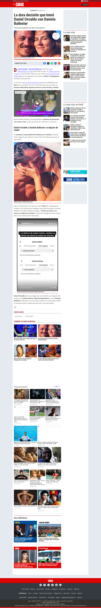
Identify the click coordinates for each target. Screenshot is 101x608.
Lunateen (70, 589)
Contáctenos (42, 597)
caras (25, 548)
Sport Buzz (66, 593)
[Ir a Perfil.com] (84, 1)
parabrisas (49, 548)
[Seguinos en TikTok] (52, 585)
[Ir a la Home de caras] (20, 6)
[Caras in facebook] (44, 585)
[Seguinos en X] (48, 585)
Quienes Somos (32, 597)
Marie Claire (40, 589)
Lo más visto (69, 32)
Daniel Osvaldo (18, 316)
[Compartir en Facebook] (44, 63)
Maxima (79, 593)
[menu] (14, 4)
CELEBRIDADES (33, 10)
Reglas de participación (68, 597)
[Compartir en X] (48, 63)
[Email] (59, 63)
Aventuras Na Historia (45, 593)
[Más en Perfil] (23, 518)
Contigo (35, 593)
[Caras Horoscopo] (75, 181)
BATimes (76, 589)
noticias (25, 523)
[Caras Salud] (75, 173)
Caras (29, 593)
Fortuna (48, 589)
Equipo (58, 597)
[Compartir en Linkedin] (55, 63)
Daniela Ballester (35, 69)
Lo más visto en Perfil (73, 104)
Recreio (73, 593)
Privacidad (51, 597)
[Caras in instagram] (40, 585)
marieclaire (49, 523)
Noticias (32, 589)
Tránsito (79, 597)
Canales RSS (22, 597)
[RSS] (56, 585)
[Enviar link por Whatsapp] (52, 63)
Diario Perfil (25, 589)
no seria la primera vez (33, 82)
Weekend (54, 589)
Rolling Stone (58, 593)
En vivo (86, 4)
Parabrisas (62, 589)
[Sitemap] (60, 585)
